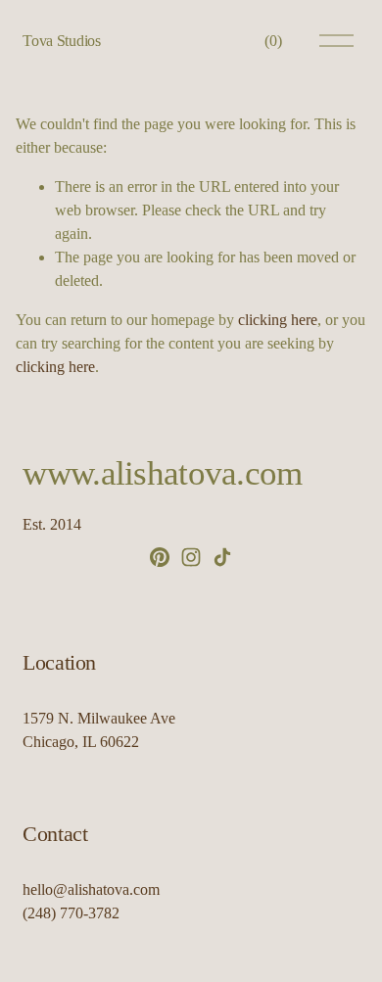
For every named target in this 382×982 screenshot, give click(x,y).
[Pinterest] (159, 557)
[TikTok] (222, 557)
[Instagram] (191, 557)
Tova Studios (61, 40)
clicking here (277, 319)
